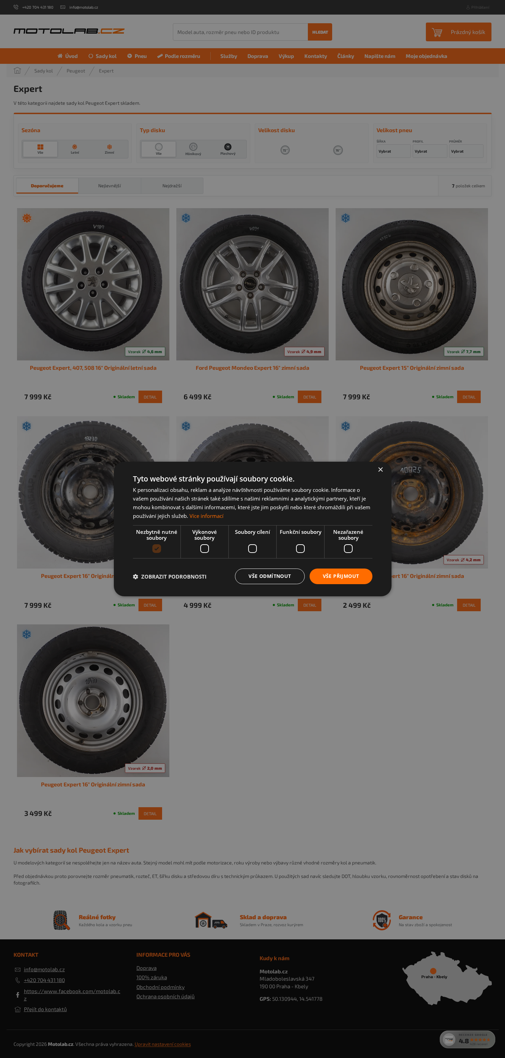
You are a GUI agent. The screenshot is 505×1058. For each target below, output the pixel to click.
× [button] (380, 469)
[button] (170, 576)
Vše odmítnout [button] (270, 576)
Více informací (207, 515)
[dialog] (252, 529)
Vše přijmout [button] (341, 576)
